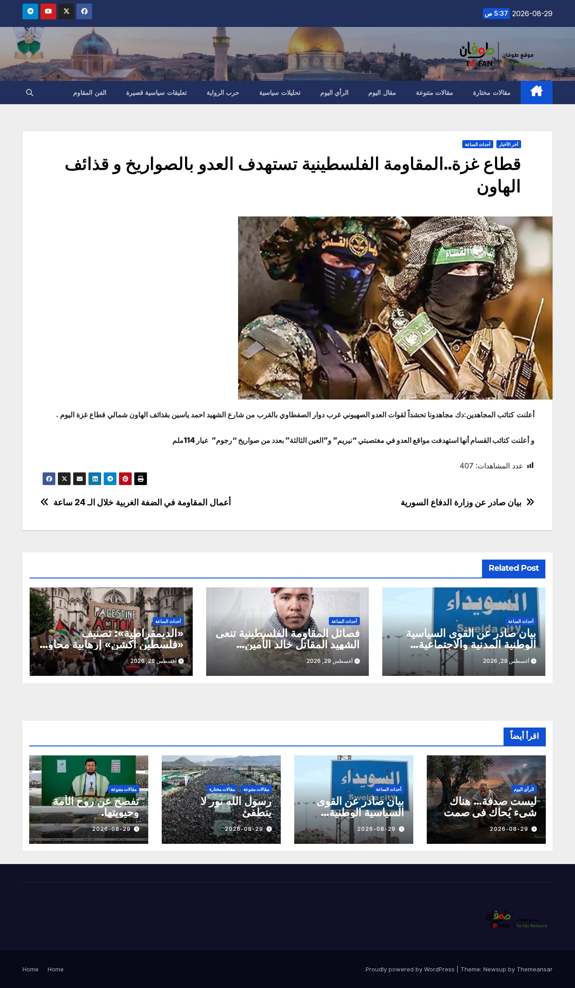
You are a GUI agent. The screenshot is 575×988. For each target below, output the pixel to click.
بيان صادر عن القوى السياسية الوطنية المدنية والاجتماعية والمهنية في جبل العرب (471, 644)
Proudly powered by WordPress (411, 969)
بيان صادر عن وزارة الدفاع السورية (461, 502)
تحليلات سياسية (280, 92)
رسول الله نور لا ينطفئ (236, 806)
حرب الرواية (223, 92)
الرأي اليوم (334, 92)
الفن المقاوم (89, 92)
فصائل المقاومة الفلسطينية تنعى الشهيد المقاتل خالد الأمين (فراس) (288, 644)
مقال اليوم (382, 92)
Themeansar (535, 969)
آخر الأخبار (508, 144)
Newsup (494, 969)
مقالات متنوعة (435, 92)
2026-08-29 (509, 828)
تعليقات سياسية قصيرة (156, 92)
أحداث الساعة (478, 144)
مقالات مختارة (492, 92)
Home (56, 969)
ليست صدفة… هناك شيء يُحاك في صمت (490, 806)
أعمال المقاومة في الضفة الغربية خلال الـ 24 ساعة (142, 502)
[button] (29, 92)
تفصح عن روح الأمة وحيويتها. (96, 806)
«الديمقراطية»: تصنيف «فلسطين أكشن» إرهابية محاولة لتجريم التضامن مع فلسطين (111, 644)
